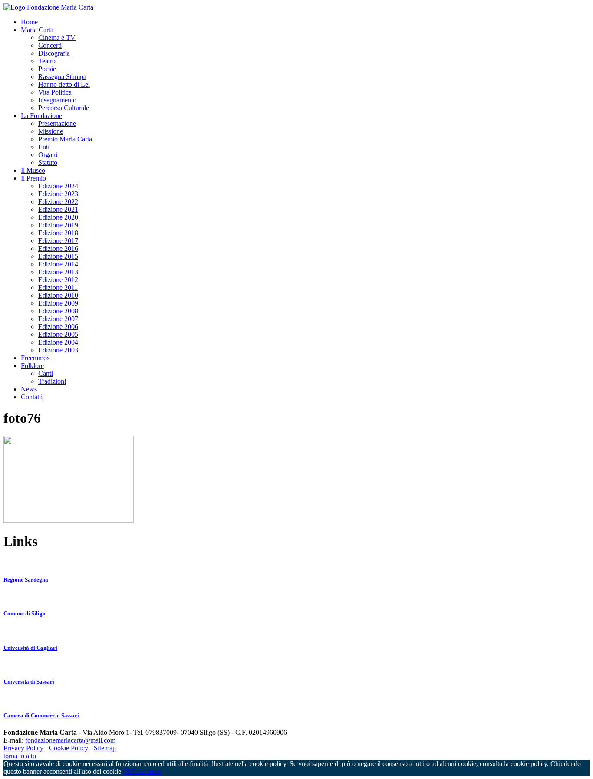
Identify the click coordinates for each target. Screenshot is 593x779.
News (29, 389)
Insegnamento (57, 100)
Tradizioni (52, 381)
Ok (127, 771)
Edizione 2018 (58, 233)
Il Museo (33, 170)
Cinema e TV (57, 37)
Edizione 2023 (58, 193)
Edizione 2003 (58, 350)
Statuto (47, 162)
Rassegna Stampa (62, 76)
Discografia (54, 53)
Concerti (50, 45)
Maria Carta (37, 29)
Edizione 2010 (58, 295)
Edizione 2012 (58, 279)
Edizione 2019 (58, 225)
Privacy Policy (23, 748)
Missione (50, 131)
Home (29, 22)
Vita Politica (55, 92)
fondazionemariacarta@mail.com (70, 740)
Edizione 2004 (58, 342)
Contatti (32, 397)
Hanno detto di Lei (64, 84)
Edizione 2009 (58, 303)
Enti (43, 147)
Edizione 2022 (58, 201)
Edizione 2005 (58, 334)
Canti (45, 373)
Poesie (47, 68)
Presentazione (57, 123)
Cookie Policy (68, 748)
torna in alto (19, 755)
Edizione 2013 (58, 272)
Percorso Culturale (63, 108)
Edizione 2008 (58, 311)
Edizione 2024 (58, 186)
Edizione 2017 (58, 240)
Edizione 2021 (58, 209)
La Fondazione (41, 115)
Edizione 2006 (58, 326)
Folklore (32, 365)
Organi (47, 154)
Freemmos (35, 358)
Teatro (47, 61)
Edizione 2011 (58, 287)
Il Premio (33, 178)
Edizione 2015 (58, 256)
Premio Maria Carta (65, 139)
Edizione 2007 (58, 318)
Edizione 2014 (58, 264)
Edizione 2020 (58, 217)
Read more (146, 771)
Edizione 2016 (58, 248)
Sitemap (105, 748)
